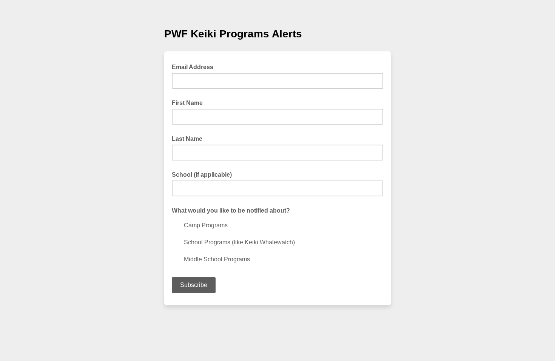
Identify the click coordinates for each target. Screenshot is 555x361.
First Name (187, 103)
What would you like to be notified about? (231, 210)
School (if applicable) (202, 174)
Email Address (195, 66)
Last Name (187, 139)
